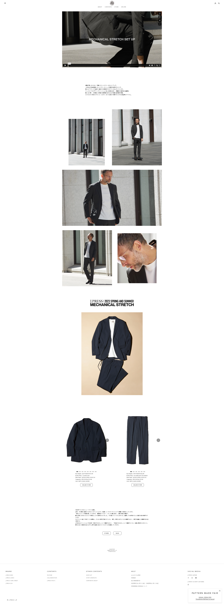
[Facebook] (188, 578)
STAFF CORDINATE (91, 578)
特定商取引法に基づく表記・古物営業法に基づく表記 (145, 583)
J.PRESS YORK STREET (12, 580)
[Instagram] (192, 578)
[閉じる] (219, 591)
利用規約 (133, 578)
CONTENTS (108, 7)
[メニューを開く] (5, 3)
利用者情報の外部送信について (139, 586)
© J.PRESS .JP (12, 600)
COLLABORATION (52, 578)
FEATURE (49, 575)
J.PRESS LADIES (10, 578)
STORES (106, 533)
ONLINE (123, 7)
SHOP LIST (89, 575)
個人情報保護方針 (135, 580)
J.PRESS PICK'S (51, 580)
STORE (116, 7)
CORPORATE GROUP (91, 580)
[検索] (219, 3)
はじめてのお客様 (135, 575)
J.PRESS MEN (9, 575)
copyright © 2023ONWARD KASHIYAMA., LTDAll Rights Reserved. (112, 550)
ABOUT (100, 7)
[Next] (107, 440)
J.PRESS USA (9, 583)
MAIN (117, 533)
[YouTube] (196, 578)
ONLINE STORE (86, 485)
